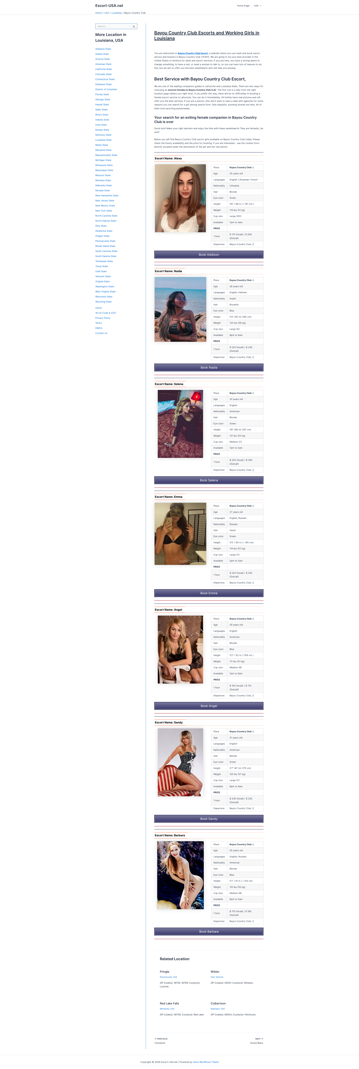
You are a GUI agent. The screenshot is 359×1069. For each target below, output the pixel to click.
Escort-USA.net (109, 5)
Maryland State (103, 150)
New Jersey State (104, 200)
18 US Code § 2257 (105, 312)
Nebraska (215, 1008)
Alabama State (103, 48)
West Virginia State (105, 291)
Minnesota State (104, 165)
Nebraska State (103, 185)
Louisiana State (103, 139)
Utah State (101, 271)
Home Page (243, 5)
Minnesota (164, 1008)
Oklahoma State (103, 230)
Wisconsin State (103, 296)
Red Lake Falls (169, 1003)
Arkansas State (103, 64)
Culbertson (218, 1003)
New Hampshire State (106, 195)
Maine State (101, 145)
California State (103, 69)
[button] (260, 5)
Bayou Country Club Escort (193, 53)
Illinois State (101, 114)
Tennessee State (104, 261)
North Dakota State (105, 220)
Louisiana (117, 12)
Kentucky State (103, 134)
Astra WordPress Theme (206, 1062)
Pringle (164, 971)
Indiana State (102, 119)
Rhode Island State (105, 246)
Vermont (219, 977)
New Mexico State (105, 205)
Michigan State (103, 160)
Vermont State (103, 276)
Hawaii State (102, 104)
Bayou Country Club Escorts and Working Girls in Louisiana (206, 35)
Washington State (104, 286)
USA (256, 5)
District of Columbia (106, 89)
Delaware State (103, 84)
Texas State (101, 266)
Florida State (102, 94)
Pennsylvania (166, 977)
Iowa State (101, 124)
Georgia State (102, 99)
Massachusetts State (106, 155)
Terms (98, 323)
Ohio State (101, 225)
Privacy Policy (102, 318)
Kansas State (102, 129)
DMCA (98, 328)
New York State (103, 210)
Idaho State (101, 109)
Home (98, 12)
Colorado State (103, 74)
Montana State (103, 180)
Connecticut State (105, 79)
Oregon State (102, 235)
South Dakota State (105, 256)
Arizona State (102, 59)
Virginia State (102, 281)
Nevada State (102, 190)
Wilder (215, 971)
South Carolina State (106, 251)
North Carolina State (106, 215)
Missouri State (103, 175)
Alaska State (102, 54)
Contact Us (101, 333)
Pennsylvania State (105, 241)
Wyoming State (103, 301)
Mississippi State (104, 170)
